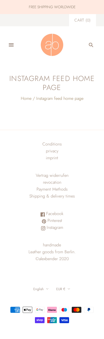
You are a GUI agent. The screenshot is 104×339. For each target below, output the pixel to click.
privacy (52, 151)
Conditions (52, 144)
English (38, 288)
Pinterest (54, 220)
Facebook (54, 214)
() (82, 20)
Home (26, 98)
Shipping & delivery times (52, 196)
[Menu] (11, 44)
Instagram (54, 227)
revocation (52, 182)
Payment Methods (52, 189)
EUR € (60, 288)
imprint (52, 158)
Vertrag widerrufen (52, 175)
